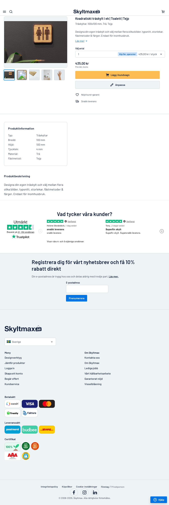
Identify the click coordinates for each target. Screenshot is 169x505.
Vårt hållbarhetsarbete (97, 373)
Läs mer (79, 40)
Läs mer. (113, 276)
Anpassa (120, 84)
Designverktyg (13, 357)
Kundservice (12, 384)
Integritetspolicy (49, 486)
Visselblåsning (92, 384)
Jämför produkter (15, 362)
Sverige (16, 341)
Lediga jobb (91, 368)
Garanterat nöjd (93, 378)
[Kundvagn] (163, 12)
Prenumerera (76, 298)
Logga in (10, 368)
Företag (105, 486)
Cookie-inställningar (86, 486)
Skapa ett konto (14, 373)
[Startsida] (84, 329)
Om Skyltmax (91, 362)
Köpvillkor (67, 486)
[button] (26, 456)
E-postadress (73, 282)
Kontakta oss (92, 357)
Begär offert (12, 378)
